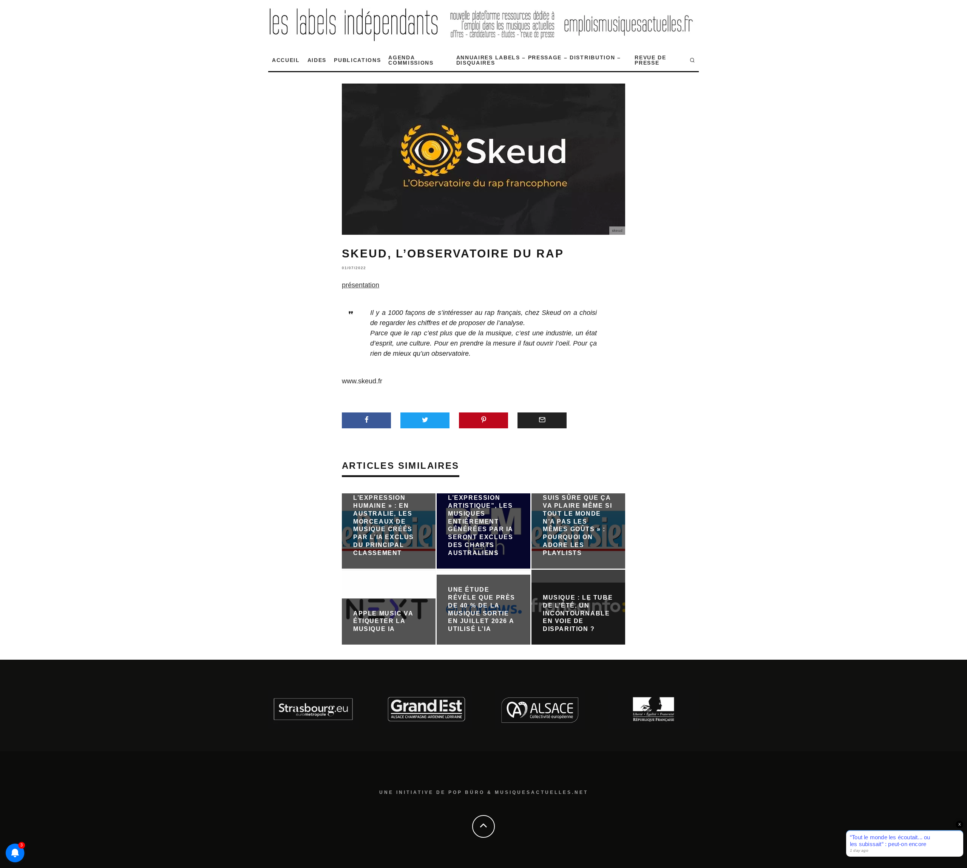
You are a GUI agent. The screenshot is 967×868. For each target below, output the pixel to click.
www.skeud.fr (362, 381)
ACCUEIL (286, 60)
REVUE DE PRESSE (650, 60)
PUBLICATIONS (357, 60)
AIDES (316, 60)
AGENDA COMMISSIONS (410, 60)
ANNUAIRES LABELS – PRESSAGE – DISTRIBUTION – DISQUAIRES (538, 60)
